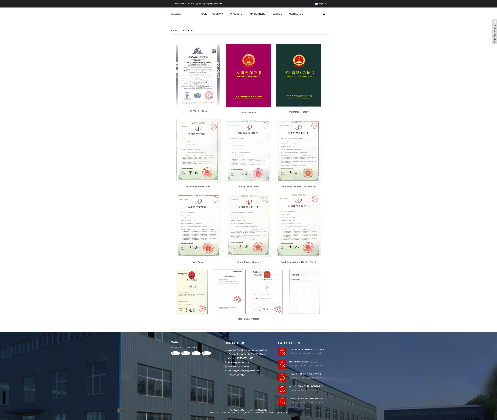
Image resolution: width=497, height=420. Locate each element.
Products (236, 14)
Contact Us (296, 14)
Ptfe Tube (231, 413)
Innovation (187, 30)
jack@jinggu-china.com (239, 362)
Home (203, 14)
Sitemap (253, 410)
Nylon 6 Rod (250, 413)
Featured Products (241, 410)
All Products (283, 413)
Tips (231, 410)
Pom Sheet (272, 413)
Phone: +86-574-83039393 (240, 358)
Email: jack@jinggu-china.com (210, 4)
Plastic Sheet (261, 413)
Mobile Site (262, 410)
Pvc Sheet (240, 413)
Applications (257, 14)
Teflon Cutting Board (217, 413)
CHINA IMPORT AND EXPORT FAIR (306, 399)
